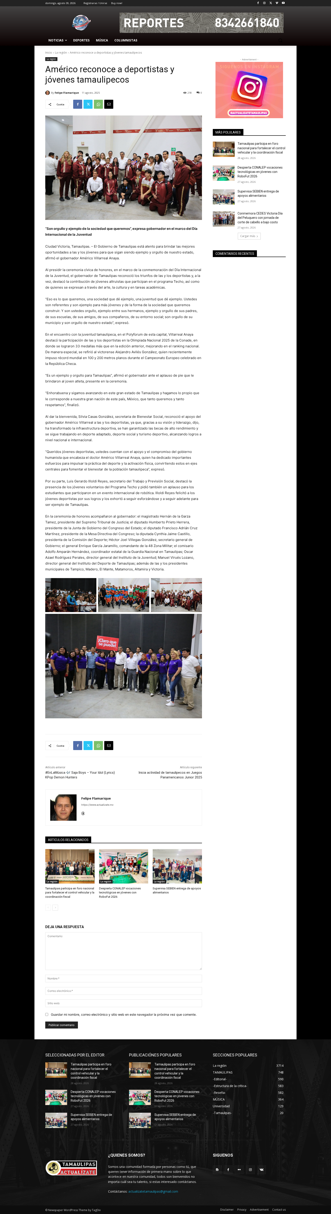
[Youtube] (283, 3)
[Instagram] (264, 3)
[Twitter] (270, 3)
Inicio (48, 52)
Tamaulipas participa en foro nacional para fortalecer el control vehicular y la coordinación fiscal (69, 892)
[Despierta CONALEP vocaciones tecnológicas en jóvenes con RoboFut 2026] (123, 866)
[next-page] (55, 908)
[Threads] (83, 812)
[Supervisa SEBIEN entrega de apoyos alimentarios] (177, 866)
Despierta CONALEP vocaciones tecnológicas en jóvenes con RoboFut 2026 (120, 892)
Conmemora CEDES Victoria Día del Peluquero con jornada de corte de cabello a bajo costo (260, 218)
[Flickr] (239, 1169)
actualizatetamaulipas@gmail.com (153, 1191)
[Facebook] (258, 3)
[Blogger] (217, 1169)
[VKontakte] (261, 1169)
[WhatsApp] (98, 104)
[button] (280, 40)
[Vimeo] (276, 3)
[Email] (108, 104)
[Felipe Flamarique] (48, 92)
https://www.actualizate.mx (97, 804)
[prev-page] (48, 908)
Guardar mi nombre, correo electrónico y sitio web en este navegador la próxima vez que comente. (124, 1014)
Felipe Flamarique (67, 92)
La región (61, 52)
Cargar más (247, 236)
